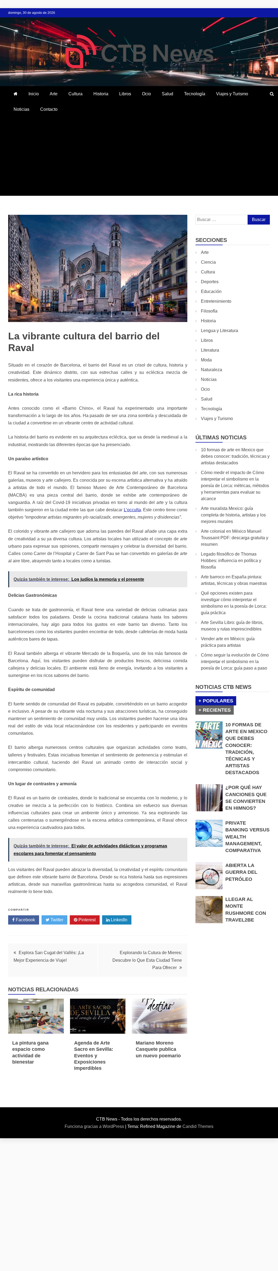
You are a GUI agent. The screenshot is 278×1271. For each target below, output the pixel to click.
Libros (125, 94)
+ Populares (215, 701)
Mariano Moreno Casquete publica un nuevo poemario (158, 1049)
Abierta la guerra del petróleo (241, 872)
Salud (167, 94)
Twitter (56, 919)
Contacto (49, 109)
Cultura (75, 94)
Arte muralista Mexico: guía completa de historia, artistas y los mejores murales (233, 515)
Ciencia (208, 262)
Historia (100, 94)
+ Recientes (214, 710)
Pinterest (86, 919)
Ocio (146, 94)
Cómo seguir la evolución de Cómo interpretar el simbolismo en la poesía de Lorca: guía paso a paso (235, 661)
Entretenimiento (216, 301)
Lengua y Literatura (219, 330)
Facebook (25, 919)
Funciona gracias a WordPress (95, 1126)
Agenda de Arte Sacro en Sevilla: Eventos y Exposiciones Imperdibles (93, 1055)
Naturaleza (211, 369)
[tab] (215, 700)
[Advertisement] (139, 158)
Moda (206, 360)
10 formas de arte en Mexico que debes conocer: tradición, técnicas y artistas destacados (235, 456)
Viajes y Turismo (232, 94)
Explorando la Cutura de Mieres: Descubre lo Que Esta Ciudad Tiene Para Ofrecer (147, 960)
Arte (54, 94)
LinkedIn (118, 919)
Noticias (21, 109)
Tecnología (194, 94)
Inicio (34, 94)
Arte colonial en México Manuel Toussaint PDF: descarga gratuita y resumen (234, 538)
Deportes (210, 281)
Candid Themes (197, 1126)
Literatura (210, 350)
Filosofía (209, 311)
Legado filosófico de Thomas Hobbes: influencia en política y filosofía (231, 560)
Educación (211, 291)
